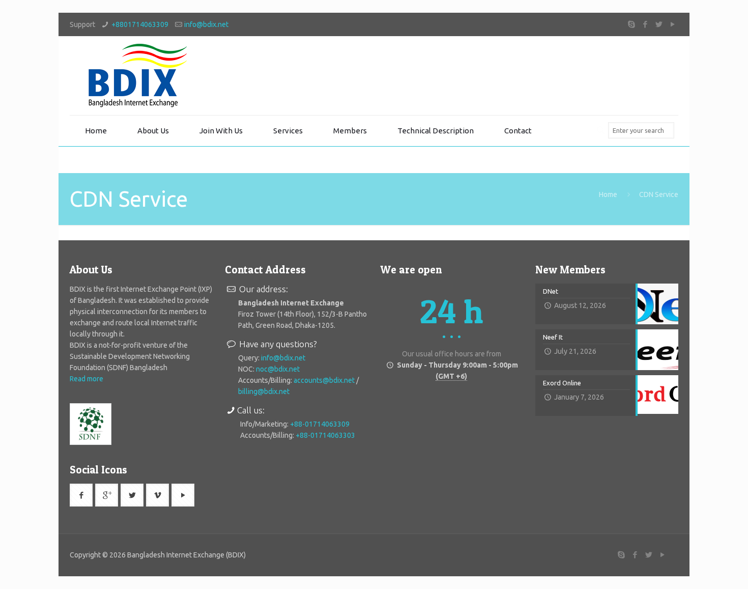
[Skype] (631, 24)
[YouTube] (673, 24)
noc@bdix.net (278, 369)
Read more (86, 379)
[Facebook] (645, 24)
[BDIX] (136, 75)
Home (608, 194)
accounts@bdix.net (324, 380)
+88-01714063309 (320, 424)
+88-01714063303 (325, 435)
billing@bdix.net (264, 391)
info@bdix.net (206, 24)
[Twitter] (659, 24)
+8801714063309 (139, 24)
